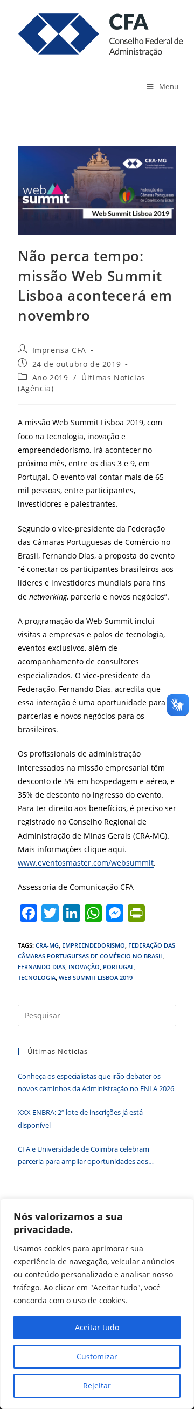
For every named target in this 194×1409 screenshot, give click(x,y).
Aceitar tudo (97, 1327)
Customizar (97, 1356)
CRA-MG (47, 945)
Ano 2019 (50, 377)
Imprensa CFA (59, 350)
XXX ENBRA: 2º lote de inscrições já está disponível (80, 1118)
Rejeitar (97, 1385)
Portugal (118, 967)
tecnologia (37, 978)
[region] (97, 1304)
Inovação (84, 967)
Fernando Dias (41, 967)
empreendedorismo (93, 945)
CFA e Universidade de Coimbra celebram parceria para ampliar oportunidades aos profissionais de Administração (83, 1156)
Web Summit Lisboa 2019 (96, 978)
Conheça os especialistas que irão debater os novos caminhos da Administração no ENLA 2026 (97, 1082)
